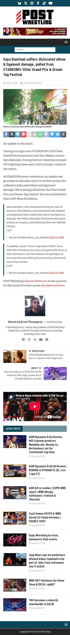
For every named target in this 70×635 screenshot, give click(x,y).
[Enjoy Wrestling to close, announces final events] (14, 539)
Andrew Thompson (32, 83)
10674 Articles (54, 322)
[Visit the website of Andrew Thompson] (23, 339)
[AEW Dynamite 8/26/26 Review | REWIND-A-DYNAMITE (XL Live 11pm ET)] (14, 470)
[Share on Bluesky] (58, 134)
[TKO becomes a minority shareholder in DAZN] (14, 604)
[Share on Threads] (63, 134)
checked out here (53, 285)
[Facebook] (38, 3)
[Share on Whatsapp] (40, 134)
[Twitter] (26, 3)
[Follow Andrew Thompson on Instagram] (27, 339)
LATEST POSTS (13, 428)
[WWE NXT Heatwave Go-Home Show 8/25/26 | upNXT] (14, 585)
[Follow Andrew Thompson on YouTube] (39, 339)
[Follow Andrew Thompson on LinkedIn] (45, 339)
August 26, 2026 (38, 456)
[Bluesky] (19, 3)
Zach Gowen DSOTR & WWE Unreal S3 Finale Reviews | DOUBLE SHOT (45, 517)
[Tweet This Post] (12, 134)
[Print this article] (35, 134)
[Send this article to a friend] (29, 134)
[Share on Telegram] (52, 134)
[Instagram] (32, 3)
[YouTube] (50, 3)
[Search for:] (35, 49)
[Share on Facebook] (6, 134)
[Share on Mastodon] (46, 134)
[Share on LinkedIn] (17, 134)
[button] (65, 42)
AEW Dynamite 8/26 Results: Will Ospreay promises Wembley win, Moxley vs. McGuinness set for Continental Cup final (46, 444)
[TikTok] (44, 3)
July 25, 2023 (12, 83)
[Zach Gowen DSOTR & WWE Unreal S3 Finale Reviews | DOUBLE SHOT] (14, 518)
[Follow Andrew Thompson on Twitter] (33, 339)
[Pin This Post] (23, 134)
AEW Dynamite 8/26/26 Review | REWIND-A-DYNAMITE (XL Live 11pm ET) (48, 470)
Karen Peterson (36, 281)
